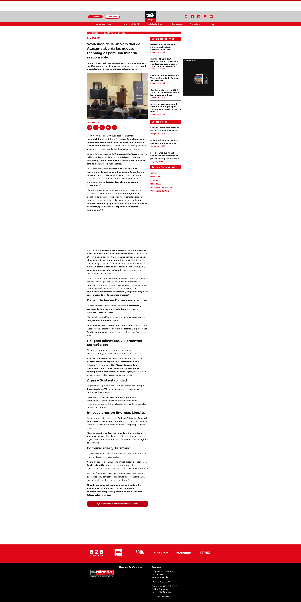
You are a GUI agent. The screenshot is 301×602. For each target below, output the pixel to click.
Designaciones (178, 24)
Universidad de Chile (159, 190)
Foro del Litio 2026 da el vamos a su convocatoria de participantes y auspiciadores (165, 156)
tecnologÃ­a (155, 183)
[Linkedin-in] (186, 16)
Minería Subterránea (154, 24)
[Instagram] (198, 16)
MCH (146, 26)
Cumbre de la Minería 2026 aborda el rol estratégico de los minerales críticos (164, 92)
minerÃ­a (154, 180)
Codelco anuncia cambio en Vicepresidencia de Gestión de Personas (164, 78)
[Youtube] (211, 16)
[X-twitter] (205, 16)
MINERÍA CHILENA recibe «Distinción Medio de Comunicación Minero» (162, 47)
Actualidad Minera (103, 24)
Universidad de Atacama (161, 187)
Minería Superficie (128, 24)
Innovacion (155, 176)
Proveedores (195, 24)
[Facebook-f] (192, 16)
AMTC (153, 173)
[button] (89, 127)
